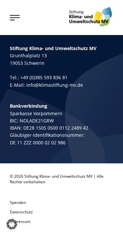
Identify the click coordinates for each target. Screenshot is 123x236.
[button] (12, 224)
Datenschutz (21, 212)
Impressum (20, 221)
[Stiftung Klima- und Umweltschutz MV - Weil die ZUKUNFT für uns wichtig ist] (90, 17)
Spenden (18, 202)
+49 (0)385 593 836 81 (44, 77)
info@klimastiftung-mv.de (54, 85)
